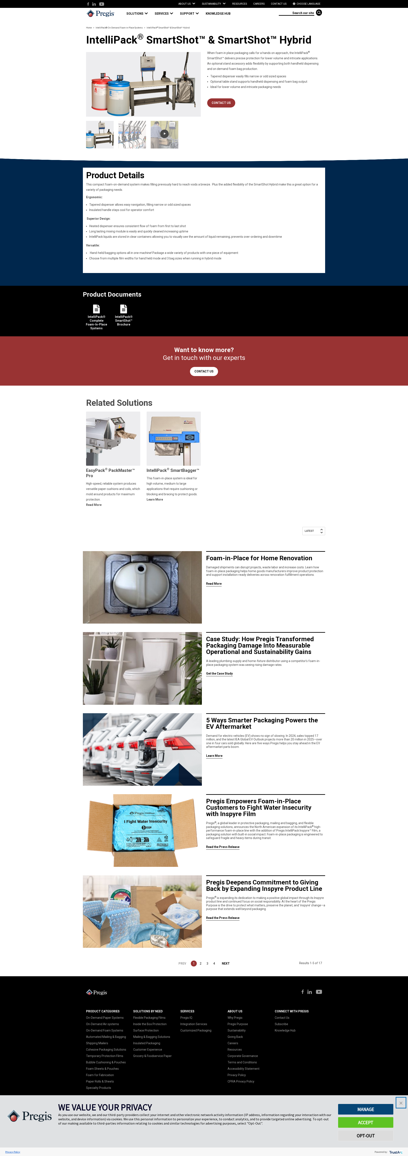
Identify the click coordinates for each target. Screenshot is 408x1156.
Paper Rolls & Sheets (100, 1081)
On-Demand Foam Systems (104, 1030)
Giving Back (235, 1037)
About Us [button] (184, 3)
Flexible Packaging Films (149, 1017)
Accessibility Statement (243, 1068)
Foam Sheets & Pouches (102, 1068)
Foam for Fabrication (100, 1075)
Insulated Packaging (146, 1043)
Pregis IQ (186, 1017)
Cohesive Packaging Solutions (106, 1049)
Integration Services (193, 1024)
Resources (239, 3)
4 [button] (214, 963)
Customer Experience (147, 1049)
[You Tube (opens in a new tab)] (101, 4)
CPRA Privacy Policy (241, 1081)
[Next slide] (190, 84)
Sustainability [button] (212, 3)
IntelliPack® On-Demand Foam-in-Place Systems (119, 28)
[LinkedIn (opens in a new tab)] (94, 4)
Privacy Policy (237, 1075)
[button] (139, 13)
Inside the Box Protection (150, 1024)
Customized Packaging (195, 1030)
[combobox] (296, 13)
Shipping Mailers (97, 1043)
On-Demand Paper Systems (105, 1017)
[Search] (319, 12)
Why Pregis (235, 1017)
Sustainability (237, 1030)
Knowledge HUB (218, 13)
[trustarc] (396, 1151)
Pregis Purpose (238, 1024)
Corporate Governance (243, 1056)
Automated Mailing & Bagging (106, 1037)
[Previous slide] (96, 84)
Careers (259, 3)
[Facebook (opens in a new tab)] (88, 4)
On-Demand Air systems (102, 1024)
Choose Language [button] (308, 3)
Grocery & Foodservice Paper (152, 1056)
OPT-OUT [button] (366, 1136)
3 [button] (207, 963)
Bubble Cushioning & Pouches (106, 1062)
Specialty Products (98, 1087)
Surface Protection (146, 1030)
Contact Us (278, 3)
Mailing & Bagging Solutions (151, 1037)
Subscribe (281, 1024)
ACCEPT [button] (365, 1122)
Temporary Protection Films (104, 1056)
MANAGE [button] (365, 1109)
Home (89, 28)
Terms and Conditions (242, 1062)
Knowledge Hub (285, 1030)
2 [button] (200, 963)
